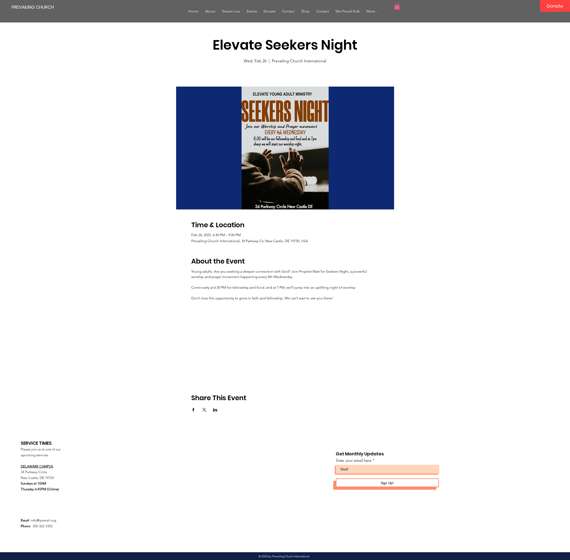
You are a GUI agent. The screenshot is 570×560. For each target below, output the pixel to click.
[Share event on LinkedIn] (215, 410)
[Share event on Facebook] (193, 410)
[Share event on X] (204, 410)
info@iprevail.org (43, 520)
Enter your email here (353, 461)
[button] (397, 6)
